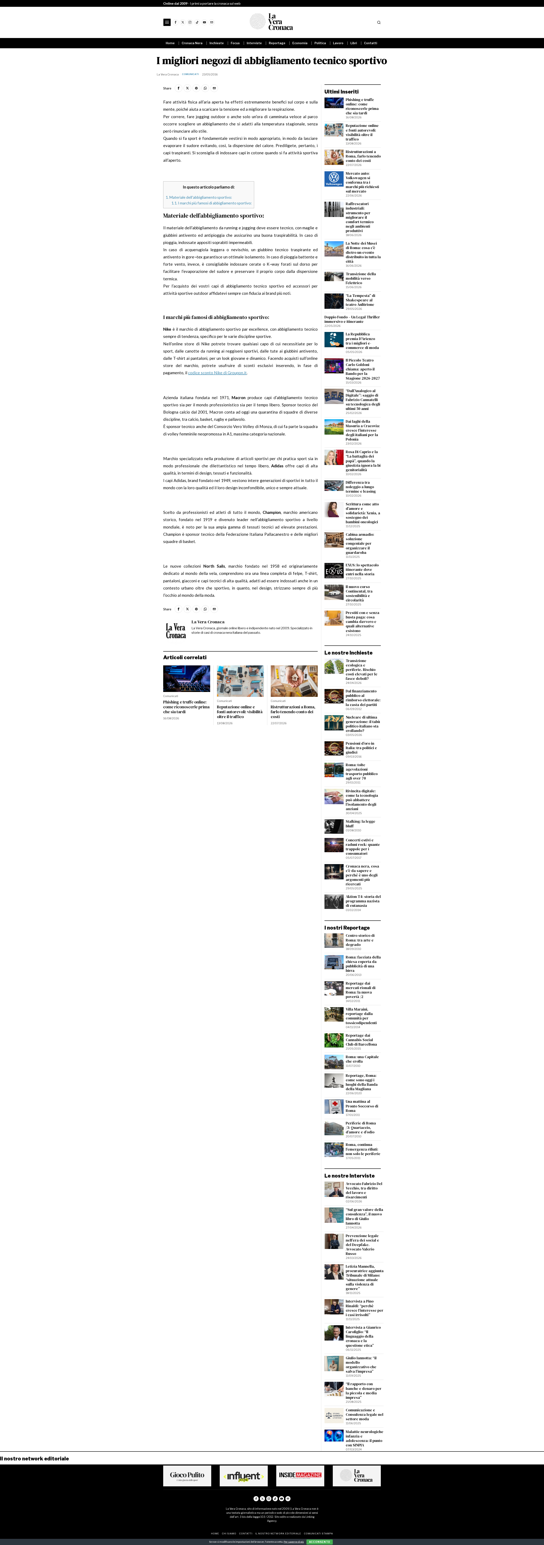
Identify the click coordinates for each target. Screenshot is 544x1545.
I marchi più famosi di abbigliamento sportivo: (211, 203)
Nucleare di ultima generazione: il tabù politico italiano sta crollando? (363, 724)
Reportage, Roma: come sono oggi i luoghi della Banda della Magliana (362, 1082)
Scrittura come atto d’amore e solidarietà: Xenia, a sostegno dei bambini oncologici (363, 513)
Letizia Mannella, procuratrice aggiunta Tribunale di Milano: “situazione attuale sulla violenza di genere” (365, 1277)
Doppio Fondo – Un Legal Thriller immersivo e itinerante (352, 319)
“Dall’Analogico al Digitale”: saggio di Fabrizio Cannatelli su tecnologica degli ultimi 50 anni (363, 400)
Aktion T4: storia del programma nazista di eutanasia (363, 901)
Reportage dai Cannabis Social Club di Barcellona (361, 1040)
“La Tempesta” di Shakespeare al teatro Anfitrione (360, 300)
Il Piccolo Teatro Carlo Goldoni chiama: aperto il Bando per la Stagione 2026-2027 (363, 369)
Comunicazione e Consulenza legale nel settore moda (364, 1414)
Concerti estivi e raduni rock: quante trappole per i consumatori (363, 847)
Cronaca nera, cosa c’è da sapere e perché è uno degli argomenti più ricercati (362, 875)
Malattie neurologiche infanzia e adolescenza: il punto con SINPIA (364, 1438)
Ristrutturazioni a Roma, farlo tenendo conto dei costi (293, 711)
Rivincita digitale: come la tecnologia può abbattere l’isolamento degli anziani (362, 800)
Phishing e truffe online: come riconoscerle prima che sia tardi (186, 707)
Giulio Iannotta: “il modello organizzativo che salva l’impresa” (361, 1365)
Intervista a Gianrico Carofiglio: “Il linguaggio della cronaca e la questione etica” (363, 1336)
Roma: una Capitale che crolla (362, 1059)
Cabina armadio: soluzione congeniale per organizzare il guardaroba (360, 543)
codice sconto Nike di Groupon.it (217, 372)
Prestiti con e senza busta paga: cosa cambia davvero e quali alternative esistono (362, 622)
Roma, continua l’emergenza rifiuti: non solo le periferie (363, 1149)
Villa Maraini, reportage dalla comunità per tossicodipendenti (361, 1016)
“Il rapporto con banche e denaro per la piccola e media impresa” (363, 1391)
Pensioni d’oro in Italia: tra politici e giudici (361, 748)
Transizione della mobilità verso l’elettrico (361, 278)
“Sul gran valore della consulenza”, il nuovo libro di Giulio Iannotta (364, 1216)
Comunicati (190, 74)
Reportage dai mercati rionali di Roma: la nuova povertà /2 (360, 990)
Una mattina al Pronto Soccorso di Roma (362, 1106)
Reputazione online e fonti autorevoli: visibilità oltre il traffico (239, 711)
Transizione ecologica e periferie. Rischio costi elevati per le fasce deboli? (361, 670)
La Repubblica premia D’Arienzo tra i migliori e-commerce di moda (362, 341)
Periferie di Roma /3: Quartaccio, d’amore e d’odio (361, 1127)
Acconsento (319, 1542)
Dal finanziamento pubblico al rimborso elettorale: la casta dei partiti (363, 698)
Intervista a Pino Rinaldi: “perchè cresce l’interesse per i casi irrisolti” (364, 1308)
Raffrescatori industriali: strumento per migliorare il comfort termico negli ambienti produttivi (360, 217)
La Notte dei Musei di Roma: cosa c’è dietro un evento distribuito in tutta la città (363, 252)
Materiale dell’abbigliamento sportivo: (199, 197)
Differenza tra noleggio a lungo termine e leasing (361, 487)
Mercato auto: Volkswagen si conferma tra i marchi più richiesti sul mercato (362, 182)
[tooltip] (175, 22)
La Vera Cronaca (168, 74)
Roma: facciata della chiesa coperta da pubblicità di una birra (363, 964)
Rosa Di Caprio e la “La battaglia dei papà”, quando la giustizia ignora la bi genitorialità (363, 461)
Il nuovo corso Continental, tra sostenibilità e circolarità (359, 593)
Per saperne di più (294, 1541)
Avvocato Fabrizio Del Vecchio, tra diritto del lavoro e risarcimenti (364, 1190)
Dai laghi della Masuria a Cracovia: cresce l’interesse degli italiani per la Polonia (363, 430)
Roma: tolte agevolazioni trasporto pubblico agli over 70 (362, 772)
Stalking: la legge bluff (360, 823)
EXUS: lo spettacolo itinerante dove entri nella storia (362, 569)
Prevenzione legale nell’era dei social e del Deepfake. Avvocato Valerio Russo (362, 1245)
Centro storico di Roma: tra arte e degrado (360, 940)
